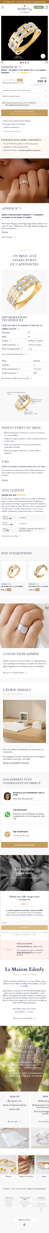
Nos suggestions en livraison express (17, 105)
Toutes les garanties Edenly (12, 131)
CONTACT (6, 1189)
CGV (12, 1189)
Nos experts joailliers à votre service (29, 150)
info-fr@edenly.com (41, 1203)
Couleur (5, 340)
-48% (20, 80)
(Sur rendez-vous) (25, 1201)
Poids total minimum (11, 369)
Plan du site (20, 1189)
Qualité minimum (9, 345)
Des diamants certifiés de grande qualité (15, 378)
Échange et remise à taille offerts (14, 124)
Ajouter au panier (26, 113)
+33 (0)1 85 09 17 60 (21, 835)
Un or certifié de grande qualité (12, 354)
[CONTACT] (41, 1210)
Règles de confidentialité (36, 1189)
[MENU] (3, 7)
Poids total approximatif (11, 349)
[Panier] (46, 7)
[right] (43, 56)
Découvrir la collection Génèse (13, 673)
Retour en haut (24, 1220)
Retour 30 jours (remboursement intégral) (17, 121)
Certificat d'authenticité (11, 127)
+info (34, 934)
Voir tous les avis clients (10, 536)
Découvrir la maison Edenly (22, 1018)
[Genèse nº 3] (24, 38)
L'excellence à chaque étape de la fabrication (22, 327)
